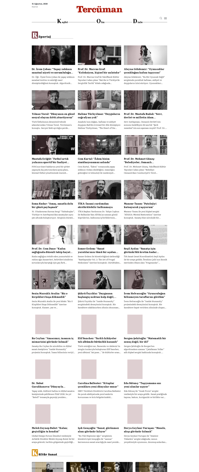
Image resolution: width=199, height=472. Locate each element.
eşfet (62, 21)
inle (138, 21)
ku (100, 21)
